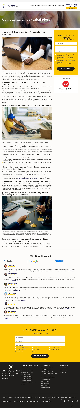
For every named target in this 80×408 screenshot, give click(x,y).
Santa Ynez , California (41, 399)
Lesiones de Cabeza (45, 383)
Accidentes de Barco (25, 374)
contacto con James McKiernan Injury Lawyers (27, 178)
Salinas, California (55, 397)
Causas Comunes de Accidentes (28, 382)
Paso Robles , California (46, 397)
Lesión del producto (70, 57)
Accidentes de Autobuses (27, 372)
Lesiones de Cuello (45, 385)
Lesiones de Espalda (45, 387)
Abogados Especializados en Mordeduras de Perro (47, 368)
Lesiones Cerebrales (45, 381)
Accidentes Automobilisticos (61, 54)
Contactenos (63, 368)
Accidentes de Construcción (47, 371)
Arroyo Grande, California (8, 396)
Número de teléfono (60, 48)
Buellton (31, 396)
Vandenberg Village (61, 399)
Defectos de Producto (46, 379)
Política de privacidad (46, 401)
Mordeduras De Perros (61, 57)
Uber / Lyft (23, 384)
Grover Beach (54, 396)
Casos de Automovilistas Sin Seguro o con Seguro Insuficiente (49, 374)
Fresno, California (43, 396)
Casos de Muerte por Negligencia (48, 377)
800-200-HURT (73, 6)
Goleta (49, 396)
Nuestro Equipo (20, 397)
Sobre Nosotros (63, 370)
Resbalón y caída (71, 54)
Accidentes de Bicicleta (26, 376)
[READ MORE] (71, 271)
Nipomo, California (12, 397)
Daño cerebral (60, 60)
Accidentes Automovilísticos (27, 368)
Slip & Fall (36, 347)
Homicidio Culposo (59, 63)
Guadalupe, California (63, 396)
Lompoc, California (72, 396)
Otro (69, 63)
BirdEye (68, 78)
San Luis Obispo (64, 397)
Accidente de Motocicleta (27, 370)
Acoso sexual (71, 60)
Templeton (53, 399)
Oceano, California (28, 397)
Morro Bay (5, 397)
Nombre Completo (60, 43)
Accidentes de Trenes (26, 380)
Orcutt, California (37, 397)
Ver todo (43, 389)
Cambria (36, 396)
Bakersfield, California (24, 396)
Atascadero (16, 396)
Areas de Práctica (74, 0)
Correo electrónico (60, 51)
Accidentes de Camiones (26, 378)
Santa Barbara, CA (72, 397)
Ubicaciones (63, 372)
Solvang (48, 399)
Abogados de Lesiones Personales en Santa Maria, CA (24, 399)
